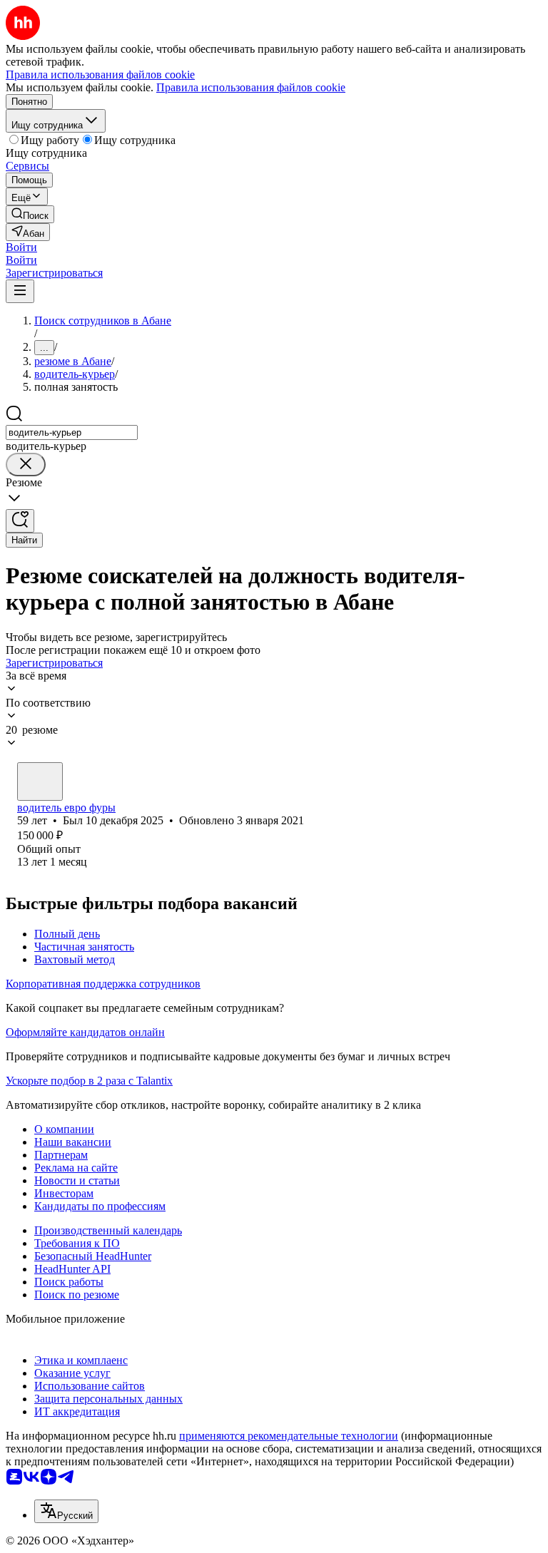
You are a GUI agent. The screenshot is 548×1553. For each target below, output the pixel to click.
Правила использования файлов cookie (250, 87)
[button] (21, 247)
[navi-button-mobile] (20, 291)
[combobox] (72, 432)
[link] (30, 214)
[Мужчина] (40, 781)
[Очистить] (26, 464)
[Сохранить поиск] (20, 521)
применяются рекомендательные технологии (288, 1436)
